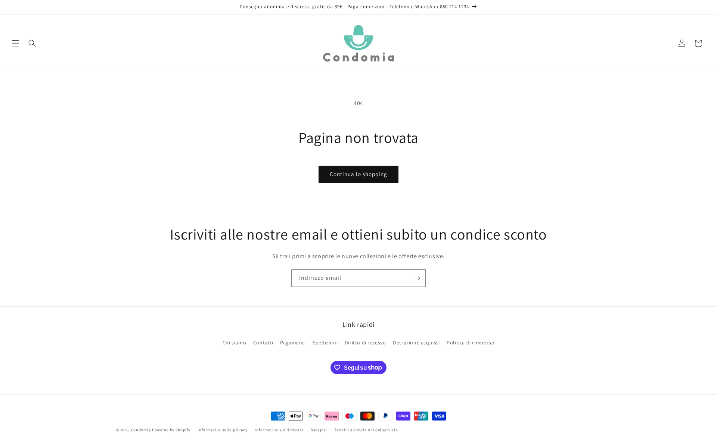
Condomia (141, 429)
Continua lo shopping (358, 174)
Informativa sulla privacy (223, 429)
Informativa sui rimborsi (279, 429)
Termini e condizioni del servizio (366, 429)
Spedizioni (325, 342)
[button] (15, 43)
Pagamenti (292, 342)
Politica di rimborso (470, 342)
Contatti (263, 342)
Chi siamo (234, 342)
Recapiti (319, 429)
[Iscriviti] (417, 278)
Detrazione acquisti (416, 342)
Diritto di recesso (365, 342)
